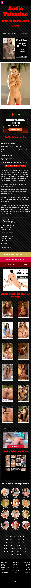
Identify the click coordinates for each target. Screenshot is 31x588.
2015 (25, 542)
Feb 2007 (15, 497)
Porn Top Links (13, 580)
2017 (12, 542)
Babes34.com (5, 580)
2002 (12, 555)
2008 (19, 548)
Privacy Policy (26, 562)
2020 (19, 539)
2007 (25, 548)
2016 (19, 542)
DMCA (28, 567)
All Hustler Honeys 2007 (15, 483)
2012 (19, 545)
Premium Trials (22, 580)
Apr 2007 (5, 508)
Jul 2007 (5, 519)
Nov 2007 (16, 530)
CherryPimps (4, 566)
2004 (19, 551)
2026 (6, 536)
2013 (12, 545)
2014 (6, 545)
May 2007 (15, 508)
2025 (12, 536)
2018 (6, 542)
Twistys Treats (4, 572)
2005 (12, 551)
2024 (19, 536)
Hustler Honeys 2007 (13, 33)
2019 (25, 539)
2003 (25, 551)
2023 (25, 536)
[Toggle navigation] (27, 2)
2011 (25, 545)
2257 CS (28, 569)
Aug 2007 (16, 519)
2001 (19, 555)
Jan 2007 (5, 497)
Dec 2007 (26, 530)
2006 (6, 551)
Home (4, 33)
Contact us (27, 572)
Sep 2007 (26, 519)
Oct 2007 (5, 530)
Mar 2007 (26, 497)
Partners (28, 570)
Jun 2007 (26, 508)
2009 (12, 548)
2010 (6, 548)
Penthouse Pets (5, 567)
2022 (6, 539)
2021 (12, 539)
